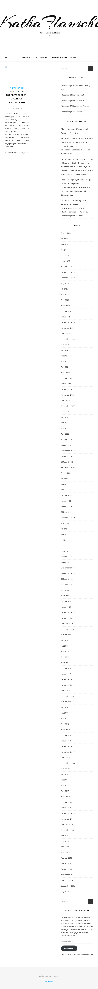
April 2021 (65, 545)
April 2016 (65, 847)
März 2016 (65, 852)
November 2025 (68, 272)
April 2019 (65, 657)
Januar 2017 (66, 808)
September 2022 (68, 467)
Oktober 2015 (67, 880)
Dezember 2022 (68, 450)
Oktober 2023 (67, 400)
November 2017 (68, 752)
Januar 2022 (66, 501)
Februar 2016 (66, 858)
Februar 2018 (66, 735)
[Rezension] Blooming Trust (72, 95)
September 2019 (68, 629)
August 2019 (66, 634)
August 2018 (66, 701)
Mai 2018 (65, 718)
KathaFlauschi (12, 153)
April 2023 (65, 434)
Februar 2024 (66, 378)
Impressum (41, 57)
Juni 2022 (64, 484)
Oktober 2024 (67, 333)
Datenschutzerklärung (64, 57)
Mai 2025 (65, 294)
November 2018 (68, 685)
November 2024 (68, 328)
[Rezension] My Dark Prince (72, 100)
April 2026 (65, 255)
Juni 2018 (64, 713)
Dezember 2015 (68, 869)
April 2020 (65, 590)
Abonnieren (69, 948)
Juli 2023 (64, 417)
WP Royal (55, 976)
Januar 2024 (66, 383)
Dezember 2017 (68, 746)
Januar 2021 (66, 562)
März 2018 (65, 729)
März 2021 (65, 551)
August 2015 (66, 891)
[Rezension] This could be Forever (75, 106)
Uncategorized (17, 88)
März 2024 (65, 372)
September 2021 (68, 517)
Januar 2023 (66, 445)
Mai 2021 (65, 540)
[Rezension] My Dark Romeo (72, 215)
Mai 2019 (65, 651)
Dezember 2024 (68, 322)
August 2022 (66, 473)
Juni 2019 (64, 646)
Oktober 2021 (67, 512)
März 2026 (65, 261)
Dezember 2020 (68, 568)
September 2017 (68, 763)
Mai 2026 (65, 250)
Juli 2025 (64, 289)
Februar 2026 (66, 266)
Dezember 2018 (68, 679)
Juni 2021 (64, 534)
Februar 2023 (66, 439)
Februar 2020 (66, 601)
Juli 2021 (64, 529)
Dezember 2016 (68, 813)
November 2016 (68, 819)
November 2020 (68, 573)
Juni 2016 (64, 835)
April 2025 (65, 300)
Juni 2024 (64, 356)
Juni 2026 (64, 244)
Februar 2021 (66, 556)
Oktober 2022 (67, 462)
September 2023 (68, 406)
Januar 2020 (66, 607)
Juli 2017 (64, 774)
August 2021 (66, 523)
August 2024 (66, 344)
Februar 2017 (66, 802)
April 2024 (65, 367)
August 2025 (66, 283)
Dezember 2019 (68, 612)
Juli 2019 (64, 640)
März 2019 (65, 662)
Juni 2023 (64, 422)
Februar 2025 (66, 311)
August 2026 (66, 233)
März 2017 (65, 796)
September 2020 (68, 584)
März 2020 (65, 596)
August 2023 (66, 411)
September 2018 (68, 696)
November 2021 (68, 506)
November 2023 (68, 395)
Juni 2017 (64, 780)
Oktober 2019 (67, 623)
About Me (27, 57)
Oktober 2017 (67, 757)
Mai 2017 (65, 785)
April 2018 (65, 724)
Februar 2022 (66, 495)
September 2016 (68, 830)
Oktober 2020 (67, 579)
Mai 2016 (65, 841)
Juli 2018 (64, 707)
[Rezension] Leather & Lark (74, 174)
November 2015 (68, 874)
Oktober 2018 (67, 690)
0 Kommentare (17, 108)
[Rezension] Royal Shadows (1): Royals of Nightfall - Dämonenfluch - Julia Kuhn (76, 183)
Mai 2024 (65, 361)
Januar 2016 (66, 863)
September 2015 (68, 886)
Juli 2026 (64, 238)
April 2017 (65, 791)
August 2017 (66, 768)
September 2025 (68, 277)
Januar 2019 (66, 674)
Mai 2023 (65, 428)
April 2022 (65, 489)
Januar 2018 (66, 741)
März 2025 (65, 305)
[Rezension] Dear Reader (71, 111)
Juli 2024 (64, 350)
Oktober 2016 (67, 824)
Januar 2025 (66, 317)
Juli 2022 (64, 478)
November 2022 (68, 456)
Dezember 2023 (68, 389)
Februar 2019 (66, 668)
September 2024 (68, 339)
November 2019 (68, 618)
